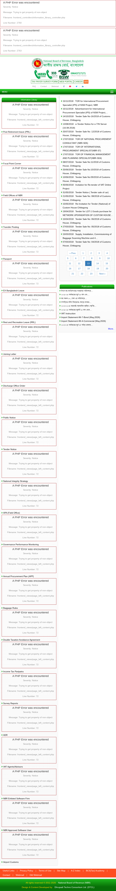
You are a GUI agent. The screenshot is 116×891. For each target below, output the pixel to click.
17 (79, 268)
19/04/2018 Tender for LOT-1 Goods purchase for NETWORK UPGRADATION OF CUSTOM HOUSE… (88, 213)
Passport (7, 259)
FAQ (34, 86)
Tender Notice (9, 449)
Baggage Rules (10, 608)
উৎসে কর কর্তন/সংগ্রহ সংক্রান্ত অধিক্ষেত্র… (77, 291)
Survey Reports (10, 703)
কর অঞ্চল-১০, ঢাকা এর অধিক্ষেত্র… (74, 298)
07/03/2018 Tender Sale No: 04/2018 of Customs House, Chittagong (87, 244)
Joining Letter (9, 354)
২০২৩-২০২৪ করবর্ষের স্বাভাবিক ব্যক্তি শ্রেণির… (78, 306)
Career (78, 82)
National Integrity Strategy (15, 481)
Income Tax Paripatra (13, 671)
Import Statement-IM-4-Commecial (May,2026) (83, 321)
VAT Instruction (68, 313)
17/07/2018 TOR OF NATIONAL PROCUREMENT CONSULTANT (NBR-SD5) (87, 141)
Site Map (61, 870)
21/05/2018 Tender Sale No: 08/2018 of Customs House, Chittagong (87, 198)
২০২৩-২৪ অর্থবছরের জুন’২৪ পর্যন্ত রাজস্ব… (77, 325)
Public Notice (9, 417)
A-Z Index (75, 870)
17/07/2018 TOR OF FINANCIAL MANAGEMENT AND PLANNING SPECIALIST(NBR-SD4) (87, 156)
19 (98, 268)
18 (88, 268)
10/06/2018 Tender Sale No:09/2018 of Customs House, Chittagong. (86, 179)
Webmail (55, 86)
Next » (102, 273)
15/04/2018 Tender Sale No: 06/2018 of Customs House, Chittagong (87, 221)
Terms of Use (45, 870)
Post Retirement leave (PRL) (17, 132)
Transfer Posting (11, 227)
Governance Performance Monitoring (21, 544)
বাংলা (86, 82)
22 (82, 273)
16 (70, 268)
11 (70, 263)
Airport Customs (11, 862)
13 (88, 263)
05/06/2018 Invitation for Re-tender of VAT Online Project (87, 187)
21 (73, 273)
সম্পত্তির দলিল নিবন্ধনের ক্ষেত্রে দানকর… (76, 302)
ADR (5, 735)
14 (97, 263)
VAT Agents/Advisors (13, 766)
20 (107, 268)
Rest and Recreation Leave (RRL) (19, 322)
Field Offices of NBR (13, 195)
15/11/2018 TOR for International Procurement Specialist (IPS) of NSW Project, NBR (85, 103)
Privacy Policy (26, 870)
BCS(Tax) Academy (95, 870)
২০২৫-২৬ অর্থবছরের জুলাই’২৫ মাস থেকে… (76, 310)
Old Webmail (36, 875)
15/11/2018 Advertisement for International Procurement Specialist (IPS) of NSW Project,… (85, 111)
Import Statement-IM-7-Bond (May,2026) (80, 317)
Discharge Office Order (14, 386)
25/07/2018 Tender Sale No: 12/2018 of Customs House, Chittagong (87, 133)
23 (91, 273)
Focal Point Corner (12, 163)
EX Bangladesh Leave (13, 290)
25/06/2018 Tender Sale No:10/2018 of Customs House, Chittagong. (86, 171)
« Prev (72, 253)
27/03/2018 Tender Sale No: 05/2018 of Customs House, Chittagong (87, 228)
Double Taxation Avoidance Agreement (21, 640)
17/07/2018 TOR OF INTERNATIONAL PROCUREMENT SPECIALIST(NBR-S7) (82, 149)
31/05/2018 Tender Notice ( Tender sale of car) (86, 192)
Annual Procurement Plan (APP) (18, 576)
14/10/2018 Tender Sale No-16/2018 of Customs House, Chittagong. (86, 118)
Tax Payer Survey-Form (45, 82)
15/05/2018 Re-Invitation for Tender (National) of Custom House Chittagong (86, 206)
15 (107, 263)
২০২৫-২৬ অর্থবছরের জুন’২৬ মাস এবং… (75, 294)
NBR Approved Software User (17, 830)
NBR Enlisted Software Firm (16, 798)
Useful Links (8, 870)
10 (108, 258)
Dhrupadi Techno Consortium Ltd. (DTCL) (74, 887)
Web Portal (66, 82)
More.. (111, 329)
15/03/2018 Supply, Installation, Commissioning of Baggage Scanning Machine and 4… (87, 236)
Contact (43, 86)
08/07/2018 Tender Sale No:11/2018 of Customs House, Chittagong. (86, 164)
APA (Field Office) (11, 513)
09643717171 (78, 73)
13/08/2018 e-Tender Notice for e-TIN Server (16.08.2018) (85, 126)
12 (79, 263)
